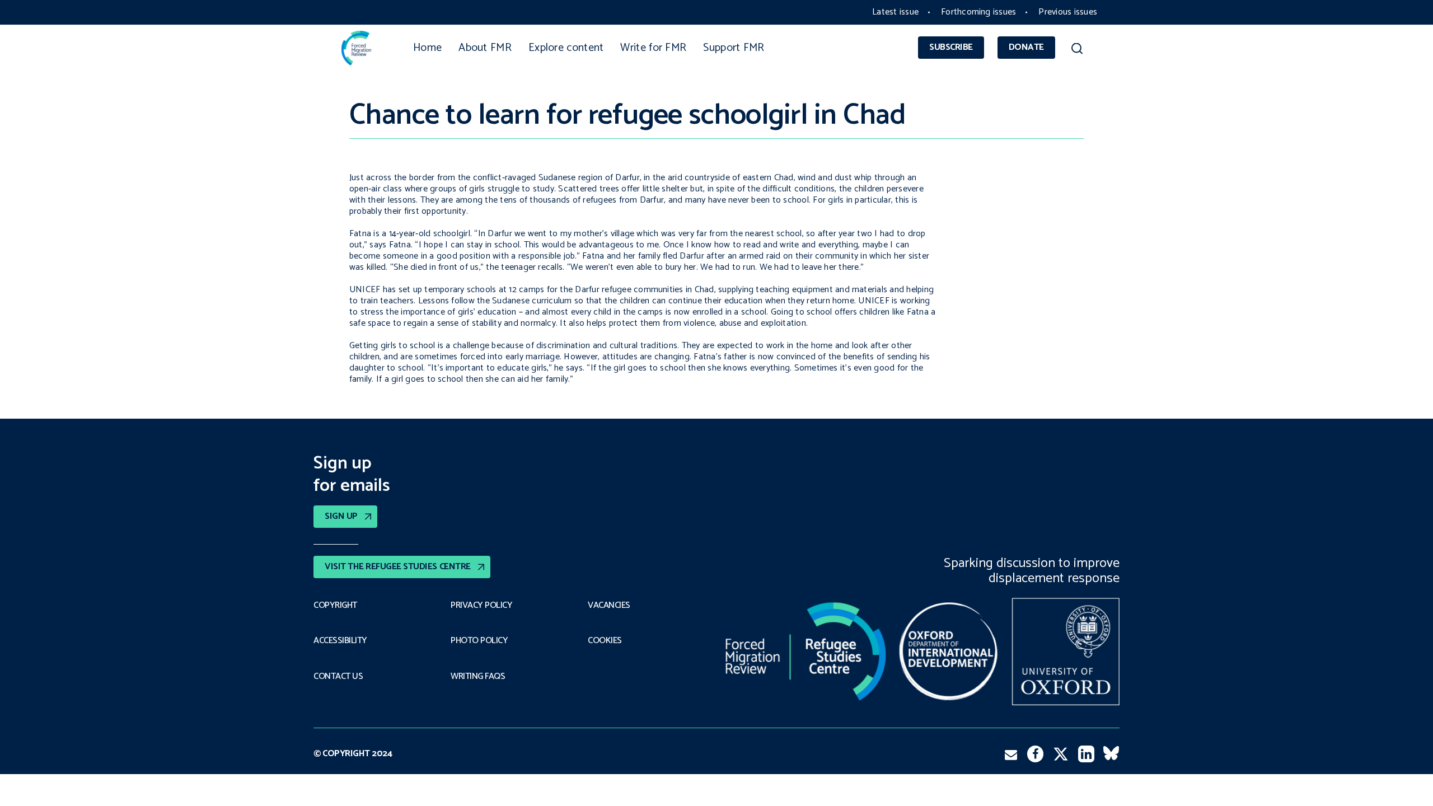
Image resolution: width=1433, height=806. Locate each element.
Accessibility (340, 641)
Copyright (335, 606)
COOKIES (605, 641)
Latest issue (895, 12)
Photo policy (479, 641)
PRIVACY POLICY (481, 606)
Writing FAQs (478, 677)
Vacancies (609, 606)
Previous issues (1067, 12)
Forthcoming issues (978, 12)
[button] (1077, 50)
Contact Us (338, 677)
